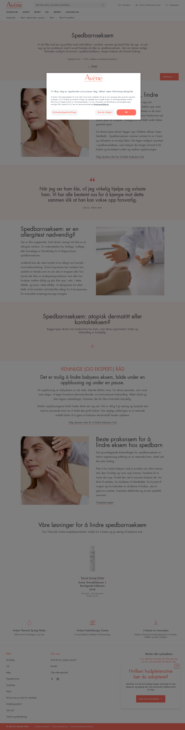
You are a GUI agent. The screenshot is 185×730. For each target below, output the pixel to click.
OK (126, 112)
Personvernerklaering (101, 104)
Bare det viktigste (105, 112)
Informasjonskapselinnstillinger (64, 112)
